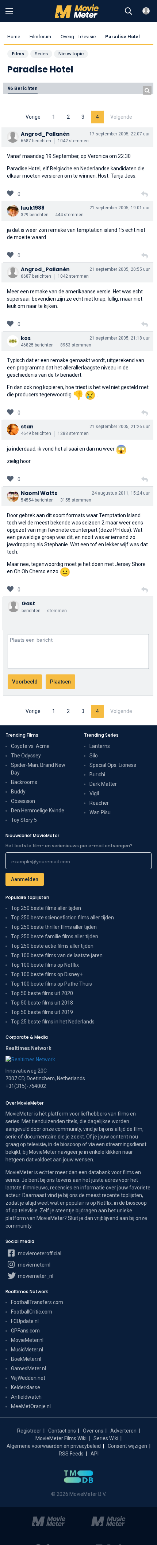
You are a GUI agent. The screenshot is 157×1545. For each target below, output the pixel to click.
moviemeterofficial (39, 1253)
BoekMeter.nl (26, 1359)
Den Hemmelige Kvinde (37, 810)
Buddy (18, 792)
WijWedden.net (28, 1378)
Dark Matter (103, 784)
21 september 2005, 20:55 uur (119, 269)
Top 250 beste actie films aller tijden (52, 946)
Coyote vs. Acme (30, 746)
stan (27, 426)
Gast (28, 603)
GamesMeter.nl (28, 1368)
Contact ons (62, 1431)
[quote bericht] (144, 194)
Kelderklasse (25, 1387)
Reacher (99, 803)
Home (13, 36)
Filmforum (40, 36)
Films (18, 53)
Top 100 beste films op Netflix (45, 965)
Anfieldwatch (26, 1397)
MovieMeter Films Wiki (61, 1438)
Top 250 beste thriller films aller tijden (54, 927)
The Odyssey (26, 755)
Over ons (93, 1431)
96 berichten (23, 88)
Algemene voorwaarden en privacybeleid (54, 1446)
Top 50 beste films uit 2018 (42, 1003)
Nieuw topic (71, 53)
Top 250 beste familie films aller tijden (54, 936)
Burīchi (97, 774)
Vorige (33, 117)
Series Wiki (105, 1438)
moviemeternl (33, 1265)
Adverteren (123, 1431)
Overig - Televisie (78, 36)
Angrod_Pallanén (45, 134)
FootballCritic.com (31, 1312)
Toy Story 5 (24, 820)
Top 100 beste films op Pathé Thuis (51, 984)
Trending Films (21, 735)
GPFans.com (25, 1331)
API (95, 1454)
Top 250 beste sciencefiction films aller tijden (62, 917)
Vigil (94, 793)
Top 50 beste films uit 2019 (42, 1012)
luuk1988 (33, 207)
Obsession (23, 801)
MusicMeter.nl (27, 1349)
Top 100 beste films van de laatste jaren (57, 955)
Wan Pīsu (100, 812)
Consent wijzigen (127, 1446)
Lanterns (99, 746)
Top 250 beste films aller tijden (46, 908)
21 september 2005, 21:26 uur (119, 426)
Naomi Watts (39, 493)
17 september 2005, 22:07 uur (119, 133)
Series (41, 53)
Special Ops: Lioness (112, 765)
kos (26, 338)
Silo (93, 755)
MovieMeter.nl (27, 1340)
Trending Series (101, 735)
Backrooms (24, 782)
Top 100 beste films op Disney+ (47, 974)
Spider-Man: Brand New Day (38, 769)
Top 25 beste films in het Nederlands (53, 1022)
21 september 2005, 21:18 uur (119, 338)
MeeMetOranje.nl (31, 1406)
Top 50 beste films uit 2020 (42, 993)
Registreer (29, 1431)
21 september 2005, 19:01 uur (119, 207)
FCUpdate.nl (25, 1321)
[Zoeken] (128, 11)
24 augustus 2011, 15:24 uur (121, 493)
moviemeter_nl (35, 1276)
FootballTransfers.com (37, 1302)
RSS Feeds (71, 1454)
